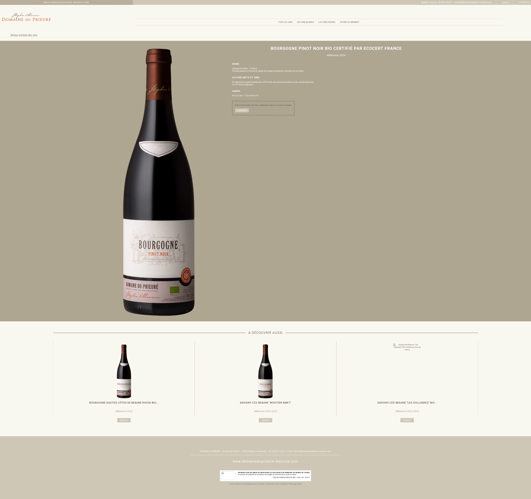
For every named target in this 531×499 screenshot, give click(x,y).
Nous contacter (197, 455)
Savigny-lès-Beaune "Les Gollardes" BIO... (407, 402)
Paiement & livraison (214, 455)
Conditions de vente (233, 455)
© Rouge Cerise (295, 484)
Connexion (524, 2)
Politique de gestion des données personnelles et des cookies (290, 455)
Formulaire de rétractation (329, 455)
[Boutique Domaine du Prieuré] (67, 18)
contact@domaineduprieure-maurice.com (473, 2)
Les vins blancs (305, 22)
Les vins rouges (327, 22)
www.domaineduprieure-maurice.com (66, 2)
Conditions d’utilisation (252, 455)
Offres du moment (349, 22)
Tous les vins (285, 22)
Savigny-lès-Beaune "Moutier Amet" (265, 402)
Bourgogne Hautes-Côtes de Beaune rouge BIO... (124, 402)
